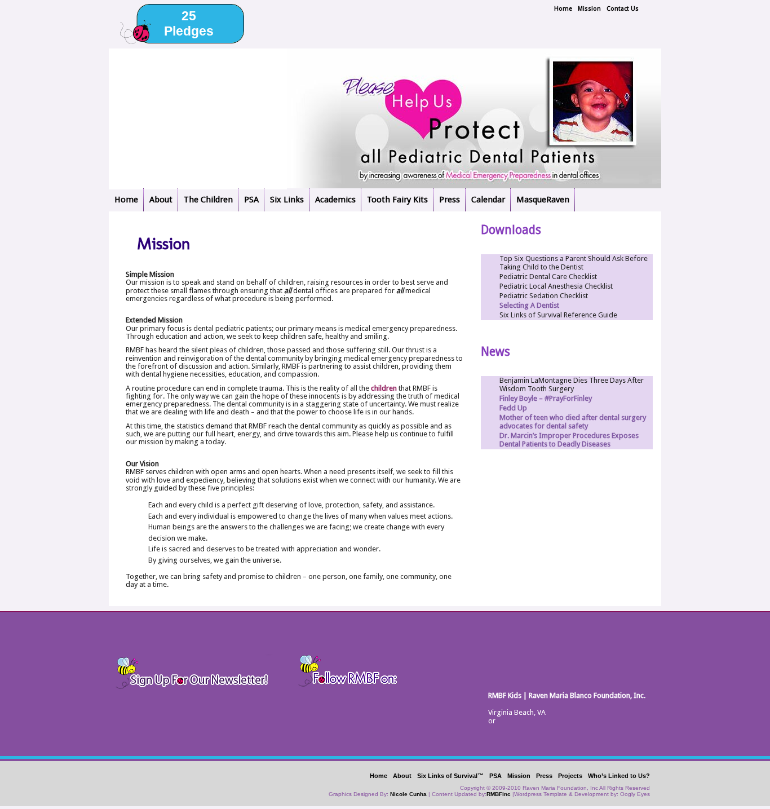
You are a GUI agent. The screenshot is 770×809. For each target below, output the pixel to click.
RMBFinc (498, 794)
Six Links (287, 199)
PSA (251, 199)
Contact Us (623, 8)
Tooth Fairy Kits (397, 199)
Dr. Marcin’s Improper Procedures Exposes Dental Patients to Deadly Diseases (569, 439)
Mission (589, 8)
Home (563, 8)
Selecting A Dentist (529, 305)
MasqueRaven (542, 199)
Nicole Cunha (408, 794)
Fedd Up (513, 408)
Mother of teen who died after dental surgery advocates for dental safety (572, 421)
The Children (208, 199)
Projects (570, 775)
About (160, 199)
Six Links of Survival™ (450, 775)
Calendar (488, 199)
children (384, 388)
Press (449, 199)
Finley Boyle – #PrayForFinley (545, 398)
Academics (335, 199)
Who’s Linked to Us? (619, 775)
